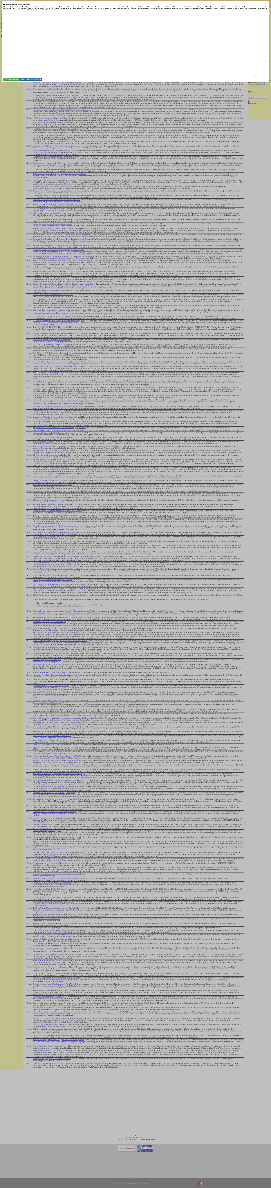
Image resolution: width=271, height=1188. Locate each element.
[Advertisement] (66, 42)
